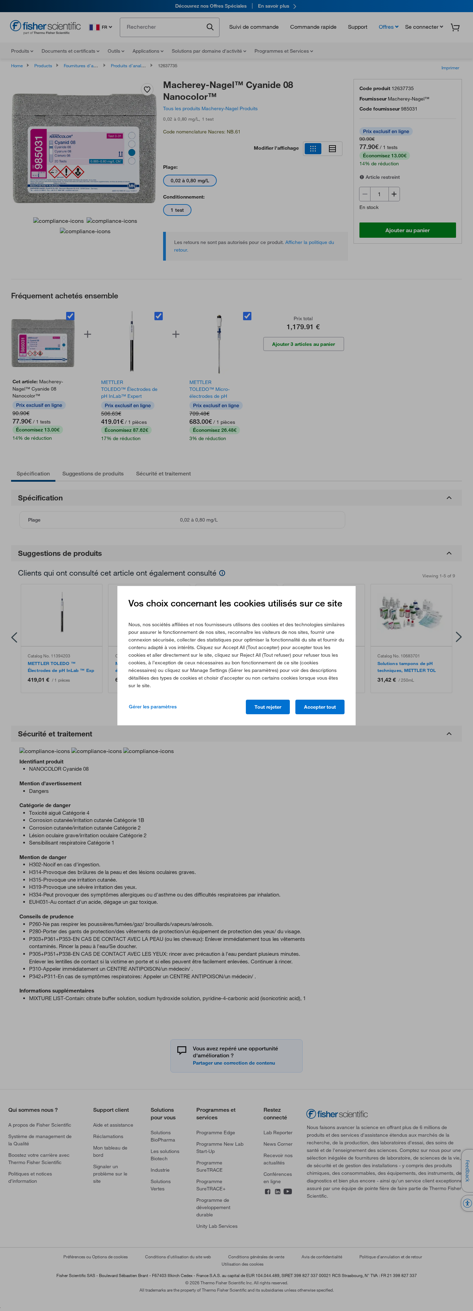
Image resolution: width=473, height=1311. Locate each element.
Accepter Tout (320, 707)
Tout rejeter (268, 707)
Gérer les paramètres (153, 706)
